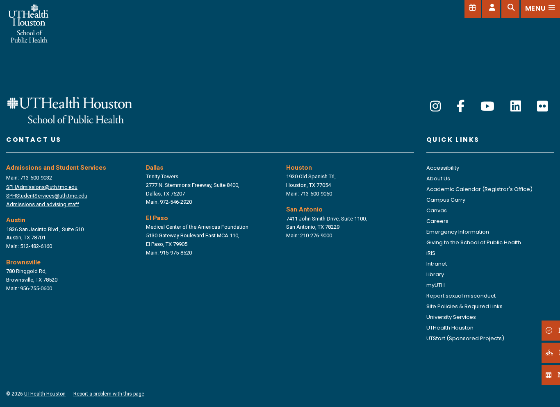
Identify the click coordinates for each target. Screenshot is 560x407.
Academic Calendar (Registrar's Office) (479, 189)
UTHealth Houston (449, 328)
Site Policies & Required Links (464, 306)
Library (435, 274)
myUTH (435, 285)
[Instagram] (435, 106)
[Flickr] (542, 106)
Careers (437, 221)
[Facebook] (460, 106)
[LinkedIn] (515, 106)
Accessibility (442, 168)
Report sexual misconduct (461, 296)
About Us (438, 178)
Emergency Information (457, 232)
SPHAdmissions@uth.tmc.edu (41, 187)
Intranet (436, 264)
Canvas (436, 210)
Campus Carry (445, 200)
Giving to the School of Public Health (473, 242)
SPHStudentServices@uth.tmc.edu (46, 196)
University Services (451, 317)
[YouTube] (487, 106)
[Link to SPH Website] (70, 109)
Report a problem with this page (108, 394)
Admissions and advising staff (42, 204)
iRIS (430, 253)
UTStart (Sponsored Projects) (465, 338)
